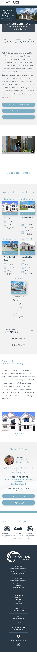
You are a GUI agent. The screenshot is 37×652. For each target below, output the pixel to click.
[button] (2, 14)
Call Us (18, 117)
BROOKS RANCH (18, 629)
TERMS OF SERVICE (18, 610)
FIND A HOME (18, 593)
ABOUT (18, 601)
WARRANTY (18, 597)
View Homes (9, 213)
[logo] (11, 2)
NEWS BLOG (18, 604)
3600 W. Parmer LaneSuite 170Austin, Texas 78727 (18, 585)
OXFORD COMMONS (18, 618)
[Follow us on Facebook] (18, 636)
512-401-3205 (18, 578)
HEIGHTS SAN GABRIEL (18, 625)
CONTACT (18, 606)
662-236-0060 (22, 462)
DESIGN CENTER (18, 595)
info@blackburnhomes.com (18, 568)
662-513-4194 (19, 566)
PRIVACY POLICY (18, 608)
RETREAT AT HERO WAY (18, 627)
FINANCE (18, 599)
